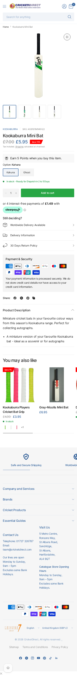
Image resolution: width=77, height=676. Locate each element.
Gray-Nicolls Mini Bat (53, 407)
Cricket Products (14, 510)
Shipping (19, 146)
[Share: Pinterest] (27, 298)
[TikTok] (50, 658)
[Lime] (5, 427)
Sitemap (14, 647)
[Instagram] (33, 658)
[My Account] (64, 6)
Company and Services (19, 489)
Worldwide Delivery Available (27, 225)
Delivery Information (22, 235)
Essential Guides (14, 520)
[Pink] (16, 427)
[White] (11, 427)
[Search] (69, 17)
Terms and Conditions (35, 647)
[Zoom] (67, 37)
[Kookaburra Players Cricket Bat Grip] (20, 384)
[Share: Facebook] (15, 298)
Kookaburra (10, 129)
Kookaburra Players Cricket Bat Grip (16, 409)
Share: (6, 298)
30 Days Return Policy (23, 245)
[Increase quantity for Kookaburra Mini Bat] (16, 193)
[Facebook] (21, 658)
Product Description (16, 310)
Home (6, 27)
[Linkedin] (56, 658)
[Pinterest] (44, 658)
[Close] (1, 673)
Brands (8, 499)
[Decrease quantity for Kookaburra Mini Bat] (6, 193)
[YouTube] (38, 658)
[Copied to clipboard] (33, 298)
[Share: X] (21, 298)
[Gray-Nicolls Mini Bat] (56, 384)
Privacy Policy (60, 647)
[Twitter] (27, 658)
